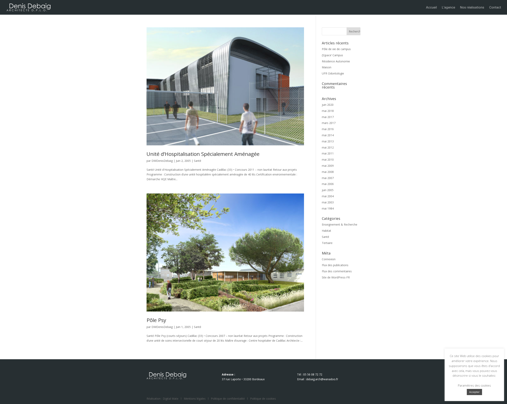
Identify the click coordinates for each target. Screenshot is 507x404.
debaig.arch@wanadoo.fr (322, 379)
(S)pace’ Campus (332, 55)
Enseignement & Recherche (339, 224)
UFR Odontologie (333, 73)
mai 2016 (328, 129)
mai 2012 (328, 147)
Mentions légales (195, 398)
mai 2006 (328, 184)
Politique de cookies (263, 398)
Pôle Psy (156, 320)
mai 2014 (328, 135)
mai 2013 (328, 141)
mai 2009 (328, 166)
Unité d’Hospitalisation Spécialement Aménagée (203, 153)
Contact (495, 7)
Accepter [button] (474, 392)
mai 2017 (328, 117)
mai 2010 (328, 159)
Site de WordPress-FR (336, 277)
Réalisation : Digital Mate (162, 398)
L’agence (448, 7)
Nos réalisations (472, 7)
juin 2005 (328, 190)
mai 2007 (328, 178)
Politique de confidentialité (228, 398)
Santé (197, 161)
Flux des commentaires (337, 271)
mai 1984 (328, 208)
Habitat (326, 230)
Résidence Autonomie (336, 61)
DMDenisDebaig (162, 161)
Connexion (328, 259)
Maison (326, 67)
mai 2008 (328, 172)
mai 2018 (328, 111)
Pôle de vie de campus (336, 49)
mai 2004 (328, 196)
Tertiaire (327, 243)
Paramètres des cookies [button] (474, 385)
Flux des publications (335, 265)
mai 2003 (328, 202)
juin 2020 (328, 105)
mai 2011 (328, 153)
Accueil (431, 7)
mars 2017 (328, 123)
